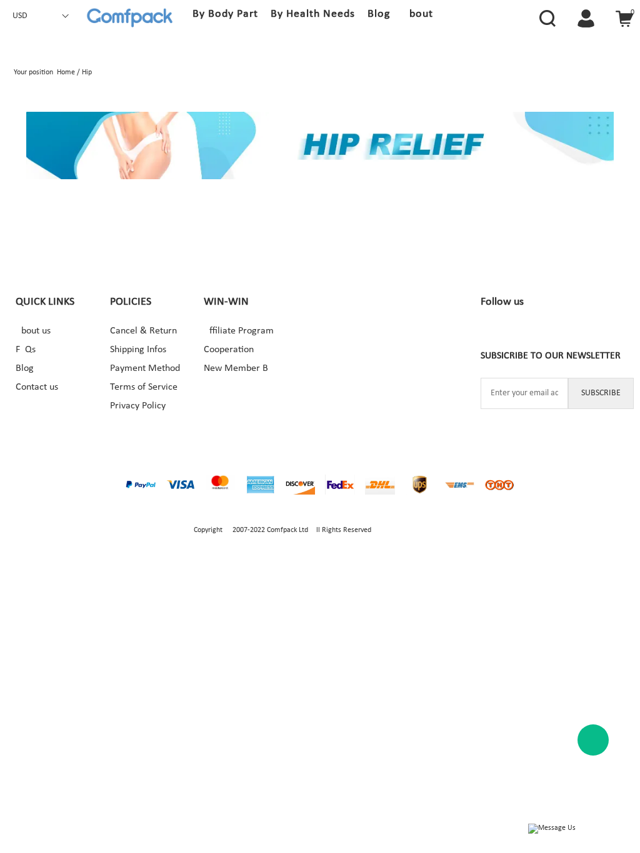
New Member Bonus (241, 368)
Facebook (493, 334)
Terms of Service (144, 387)
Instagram (520, 334)
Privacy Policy (138, 406)
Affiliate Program (239, 331)
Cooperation (229, 350)
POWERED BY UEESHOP (409, 530)
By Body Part (225, 14)
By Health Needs (313, 14)
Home (66, 72)
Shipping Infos (138, 350)
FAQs (26, 350)
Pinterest (546, 334)
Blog (379, 14)
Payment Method (145, 368)
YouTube (573, 334)
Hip (87, 72)
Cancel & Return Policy (148, 331)
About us (33, 331)
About (417, 14)
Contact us (37, 387)
